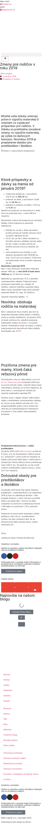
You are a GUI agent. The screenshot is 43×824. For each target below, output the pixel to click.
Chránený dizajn (10, 735)
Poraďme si (8, 79)
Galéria (6, 714)
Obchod (6, 674)
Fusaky (6, 685)
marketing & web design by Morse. (16, 822)
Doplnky (7, 695)
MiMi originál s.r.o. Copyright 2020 (16, 818)
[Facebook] (4, 556)
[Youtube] (15, 556)
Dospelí (6, 701)
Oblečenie (7, 690)
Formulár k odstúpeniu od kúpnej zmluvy (21, 774)
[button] (21, 55)
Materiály (7, 729)
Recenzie (7, 708)
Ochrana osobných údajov (14, 758)
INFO (18, 331)
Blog (5, 724)
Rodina (17, 79)
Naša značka (9, 745)
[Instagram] (10, 556)
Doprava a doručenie (12, 769)
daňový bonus (25, 451)
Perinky (6, 680)
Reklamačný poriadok (12, 763)
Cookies (7, 779)
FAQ (5, 719)
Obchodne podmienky (13, 753)
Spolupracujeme (10, 740)
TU (26, 297)
